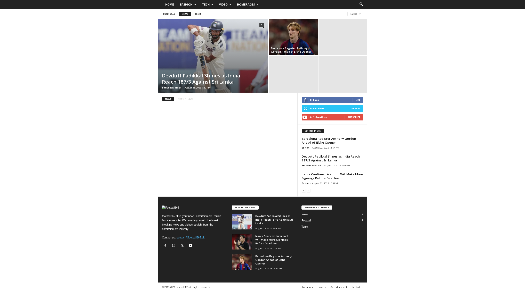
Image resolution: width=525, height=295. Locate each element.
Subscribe (354, 117)
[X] (183, 245)
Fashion (186, 4)
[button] (361, 4)
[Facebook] (166, 245)
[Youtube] (191, 245)
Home (169, 4)
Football (169, 13)
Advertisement (339, 286)
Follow (355, 108)
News (184, 13)
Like (358, 99)
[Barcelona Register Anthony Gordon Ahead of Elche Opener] (293, 37)
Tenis (198, 13)
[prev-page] (304, 190)
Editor (305, 147)
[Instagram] (174, 245)
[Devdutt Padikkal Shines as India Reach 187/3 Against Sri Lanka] (213, 56)
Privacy (322, 286)
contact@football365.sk (191, 237)
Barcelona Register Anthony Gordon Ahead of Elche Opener (291, 49)
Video (223, 4)
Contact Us (357, 286)
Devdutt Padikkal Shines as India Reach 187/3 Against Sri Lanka (201, 78)
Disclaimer (307, 286)
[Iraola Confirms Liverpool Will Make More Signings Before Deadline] (242, 242)
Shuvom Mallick (171, 87)
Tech (206, 4)
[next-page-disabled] (309, 190)
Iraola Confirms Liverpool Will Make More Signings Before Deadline (332, 176)
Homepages (246, 4)
